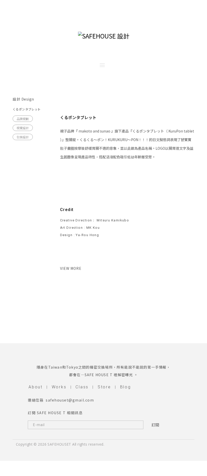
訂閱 (155, 424)
